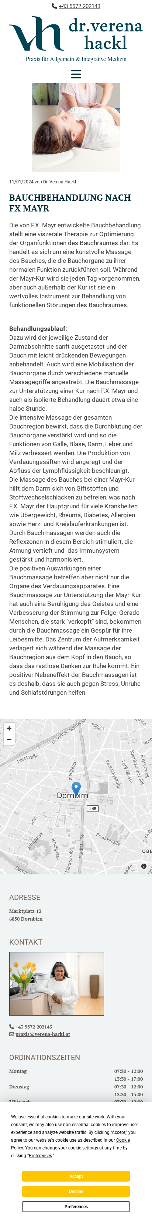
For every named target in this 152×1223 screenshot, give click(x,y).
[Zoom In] (9, 728)
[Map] (76, 796)
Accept (76, 1176)
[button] (76, 76)
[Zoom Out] (9, 739)
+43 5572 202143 (79, 6)
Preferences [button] (40, 1155)
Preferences (76, 1206)
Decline (76, 1191)
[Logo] (76, 33)
